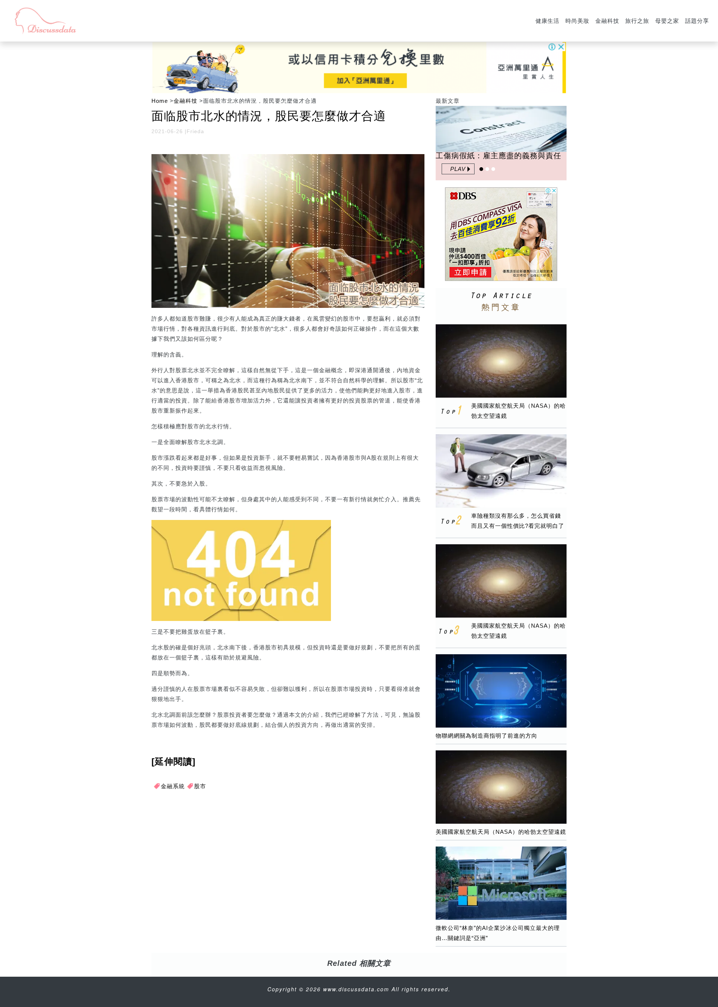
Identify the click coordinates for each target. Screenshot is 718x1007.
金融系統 (173, 786)
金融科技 (607, 21)
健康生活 (547, 21)
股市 (200, 786)
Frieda (195, 131)
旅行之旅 (637, 21)
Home (159, 101)
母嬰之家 (667, 21)
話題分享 (697, 21)
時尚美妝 (577, 21)
